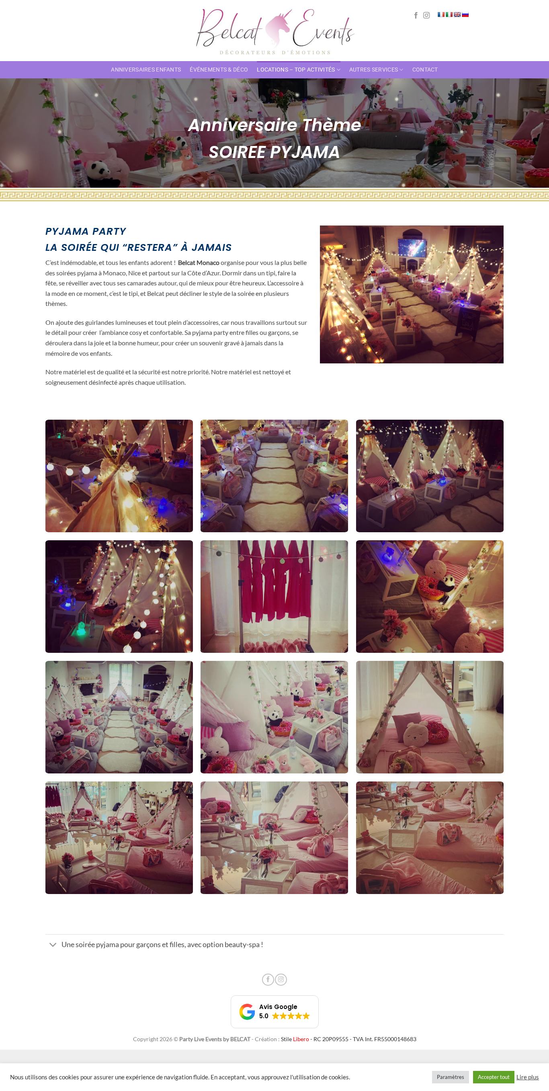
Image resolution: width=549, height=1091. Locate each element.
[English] (457, 14)
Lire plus (527, 1077)
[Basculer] (53, 945)
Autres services (373, 69)
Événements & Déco (219, 69)
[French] (441, 14)
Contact (425, 69)
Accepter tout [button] (494, 1077)
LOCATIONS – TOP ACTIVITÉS (296, 69)
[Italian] (449, 14)
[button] (275, 1011)
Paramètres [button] (450, 1077)
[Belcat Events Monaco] (275, 30)
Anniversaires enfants (146, 69)
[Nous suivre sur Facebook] (416, 15)
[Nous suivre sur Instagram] (426, 15)
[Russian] (465, 14)
